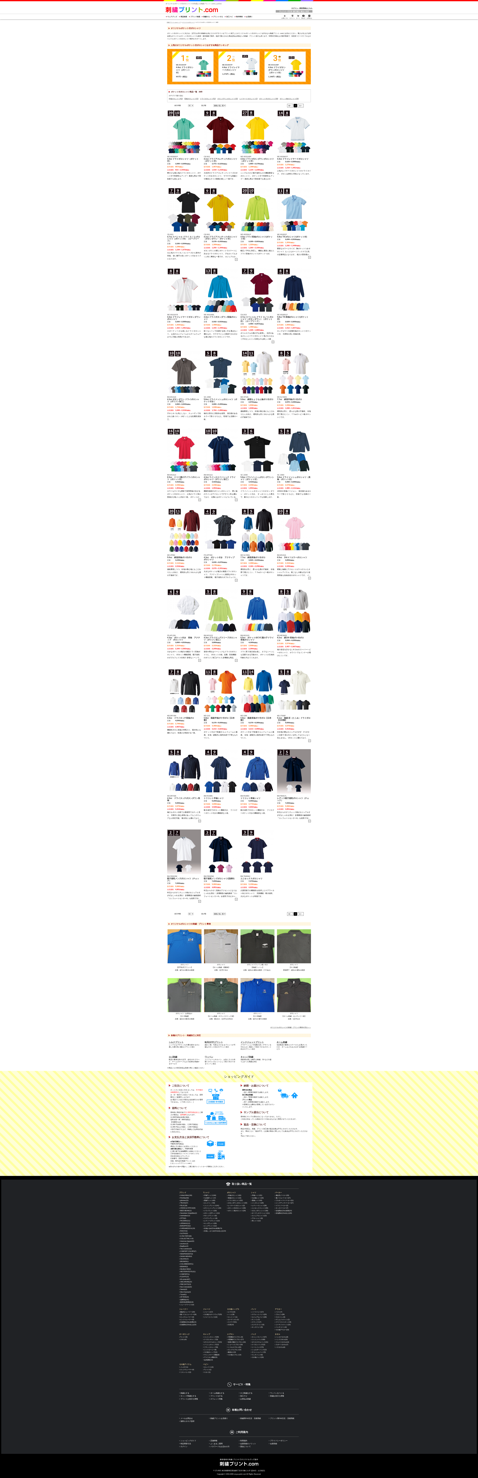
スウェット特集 (216, 1399)
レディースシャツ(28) (259, 1205)
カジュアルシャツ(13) (259, 1216)
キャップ (206, 1334)
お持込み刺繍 (245, 1399)
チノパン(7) (256, 1319)
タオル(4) (183, 1339)
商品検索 (184, 17)
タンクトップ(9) (209, 1203)
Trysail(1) (183, 1294)
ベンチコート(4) (281, 1327)
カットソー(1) (232, 1317)
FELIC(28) (183, 1205)
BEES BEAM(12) (186, 1211)
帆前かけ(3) (232, 1352)
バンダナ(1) (184, 1367)
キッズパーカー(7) (282, 1208)
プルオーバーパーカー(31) (285, 1200)
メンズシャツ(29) (258, 1203)
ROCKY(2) (183, 1231)
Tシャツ (206, 1192)
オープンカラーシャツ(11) (261, 1213)
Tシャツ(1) (207, 1369)
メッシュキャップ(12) (211, 1344)
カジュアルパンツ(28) (259, 1317)
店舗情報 (213, 1441)
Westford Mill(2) (185, 1269)
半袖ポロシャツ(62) (176, 99)
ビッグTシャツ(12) (210, 1226)
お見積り (249, 17)
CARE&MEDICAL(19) (187, 1228)
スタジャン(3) (280, 1317)
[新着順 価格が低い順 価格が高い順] (219, 105)
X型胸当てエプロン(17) (236, 1339)
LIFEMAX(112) (185, 1223)
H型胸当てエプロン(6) (235, 1337)
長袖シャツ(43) (257, 1200)
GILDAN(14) (184, 1259)
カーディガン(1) (233, 1319)
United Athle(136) (186, 1195)
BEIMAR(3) (184, 1266)
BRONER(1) (184, 1261)
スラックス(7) (256, 1322)
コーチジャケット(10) (283, 1325)
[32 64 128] (190, 105)
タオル (277, 1334)
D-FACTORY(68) (186, 1236)
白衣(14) (231, 1325)
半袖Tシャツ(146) (210, 1195)
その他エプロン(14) (234, 1355)
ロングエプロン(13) (234, 1350)
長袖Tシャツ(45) (209, 1200)
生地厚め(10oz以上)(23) (188, 1325)
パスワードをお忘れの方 (220, 1446)
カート (298, 18)
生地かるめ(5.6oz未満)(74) (213, 1228)
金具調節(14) (208, 1360)
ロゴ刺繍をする (246, 1393)
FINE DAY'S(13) (185, 1284)
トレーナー (183, 1309)
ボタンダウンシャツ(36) (260, 1211)
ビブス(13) (231, 1312)
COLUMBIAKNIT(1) (186, 1264)
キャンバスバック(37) (259, 1337)
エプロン (230, 1334)
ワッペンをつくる (277, 1393)
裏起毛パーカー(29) (282, 1195)
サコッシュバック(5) (259, 1352)
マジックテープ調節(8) (211, 1355)
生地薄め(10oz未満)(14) (188, 1322)
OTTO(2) (183, 1218)
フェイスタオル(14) (282, 1342)
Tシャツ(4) (183, 1337)
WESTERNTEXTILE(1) (188, 1271)
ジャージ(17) (208, 1312)
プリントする (218, 17)
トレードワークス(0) (187, 1305)
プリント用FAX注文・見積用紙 (282, 1418)
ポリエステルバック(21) (260, 1342)
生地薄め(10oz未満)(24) (284, 1211)
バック (253, 1334)
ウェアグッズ (172, 17)
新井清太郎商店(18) (186, 1302)
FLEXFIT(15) (184, 1277)
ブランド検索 (195, 17)
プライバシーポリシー (279, 1441)
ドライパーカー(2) (282, 1205)
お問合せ (309, 18)
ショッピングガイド (188, 1441)
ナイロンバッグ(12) (258, 1344)
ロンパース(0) (208, 1367)
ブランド (182, 1192)
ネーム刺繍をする (217, 1393)
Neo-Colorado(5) (186, 1287)
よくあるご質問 (216, 1444)
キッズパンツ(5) (257, 1327)
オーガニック (184, 1334)
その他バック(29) (258, 1357)
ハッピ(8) (231, 1314)
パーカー (278, 1192)
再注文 (303, 18)
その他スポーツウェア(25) (213, 1314)
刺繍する (206, 17)
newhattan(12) (185, 1216)
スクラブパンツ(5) (258, 1325)
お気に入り (284, 18)
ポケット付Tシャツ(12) (212, 1213)
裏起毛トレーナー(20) (187, 1312)
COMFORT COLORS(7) (188, 1251)
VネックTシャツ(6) (210, 1216)
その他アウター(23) (282, 1330)
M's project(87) (185, 1279)
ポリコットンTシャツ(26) (212, 1208)
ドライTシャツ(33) (210, 1211)
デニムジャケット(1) (283, 1319)
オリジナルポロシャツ (188, 22)
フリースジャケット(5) (283, 1322)
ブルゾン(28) (280, 1314)
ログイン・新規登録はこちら (301, 8)
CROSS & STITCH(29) (187, 1208)
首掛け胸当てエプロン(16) (237, 1342)
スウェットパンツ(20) (259, 1314)
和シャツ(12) (256, 1221)
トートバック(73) (258, 1347)
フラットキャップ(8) (211, 1347)
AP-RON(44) (184, 1297)
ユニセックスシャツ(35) (260, 1208)
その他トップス (233, 1309)
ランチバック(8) (257, 1355)
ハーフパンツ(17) (258, 1312)
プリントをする (216, 1396)
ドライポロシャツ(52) (208, 99)
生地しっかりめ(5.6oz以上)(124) (215, 1231)
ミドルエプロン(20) (234, 1347)
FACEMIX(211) (185, 1221)
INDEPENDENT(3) (186, 1254)
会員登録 (273, 1444)
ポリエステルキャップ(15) (213, 1342)
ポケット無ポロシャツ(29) (289, 99)
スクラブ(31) (232, 1322)
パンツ (253, 1309)
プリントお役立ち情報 (189, 1399)
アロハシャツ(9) (257, 1218)
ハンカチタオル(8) (282, 1337)
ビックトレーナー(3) (187, 1319)
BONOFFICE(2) (185, 1226)
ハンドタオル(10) (282, 1339)
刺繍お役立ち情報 (277, 1396)
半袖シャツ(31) (257, 1195)
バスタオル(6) (280, 1347)
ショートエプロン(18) (235, 1344)
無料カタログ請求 (187, 1421)
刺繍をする (184, 1393)
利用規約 (243, 1441)
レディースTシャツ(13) (212, 1221)
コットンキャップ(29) (211, 1337)
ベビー (205, 1364)
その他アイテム (185, 1364)
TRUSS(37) (184, 1203)
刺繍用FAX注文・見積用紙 (250, 1418)
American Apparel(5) (187, 1241)
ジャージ (206, 1309)
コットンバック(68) (258, 1339)
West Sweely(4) (185, 1292)
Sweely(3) (183, 1289)
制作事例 (239, 17)
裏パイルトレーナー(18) (188, 1314)
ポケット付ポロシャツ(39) (268, 99)
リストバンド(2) (185, 1372)
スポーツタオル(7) (282, 1344)
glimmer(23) (184, 1200)
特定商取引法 (185, 1444)
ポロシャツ (231, 1192)
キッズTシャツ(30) (210, 1223)
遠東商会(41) (184, 1299)
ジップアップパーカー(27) (285, 1203)
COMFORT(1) (185, 1274)
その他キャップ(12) (210, 1352)
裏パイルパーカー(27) (283, 1198)
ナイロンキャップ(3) (211, 1339)
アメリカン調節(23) (210, 1357)
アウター (278, 1309)
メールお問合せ (186, 1418)
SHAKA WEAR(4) (186, 1256)
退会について (245, 1446)
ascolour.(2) (184, 1244)
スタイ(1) (207, 1372)
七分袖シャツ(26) (258, 1198)
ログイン (292, 18)
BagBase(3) (184, 1246)
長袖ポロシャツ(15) (191, 99)
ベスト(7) (279, 1312)
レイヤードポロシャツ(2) (248, 99)
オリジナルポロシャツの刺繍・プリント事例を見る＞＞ (290, 1027)
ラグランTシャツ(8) (210, 1218)
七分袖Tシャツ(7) (210, 1198)
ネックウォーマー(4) (187, 1369)
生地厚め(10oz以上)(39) (284, 1213)
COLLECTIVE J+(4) (186, 1238)
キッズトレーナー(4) (187, 1317)
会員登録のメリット (248, 1444)
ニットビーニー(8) (210, 1350)
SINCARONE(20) (186, 1282)
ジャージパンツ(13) (210, 1317)
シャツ (253, 1192)
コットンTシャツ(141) (211, 1205)
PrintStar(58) (184, 1198)
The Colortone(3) (186, 1249)
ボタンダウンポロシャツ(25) (227, 99)
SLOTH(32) (184, 1233)
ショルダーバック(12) (259, 1350)
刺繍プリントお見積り (219, 1418)
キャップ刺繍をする (188, 1396)
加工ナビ (229, 17)
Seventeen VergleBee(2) (188, 1213)
